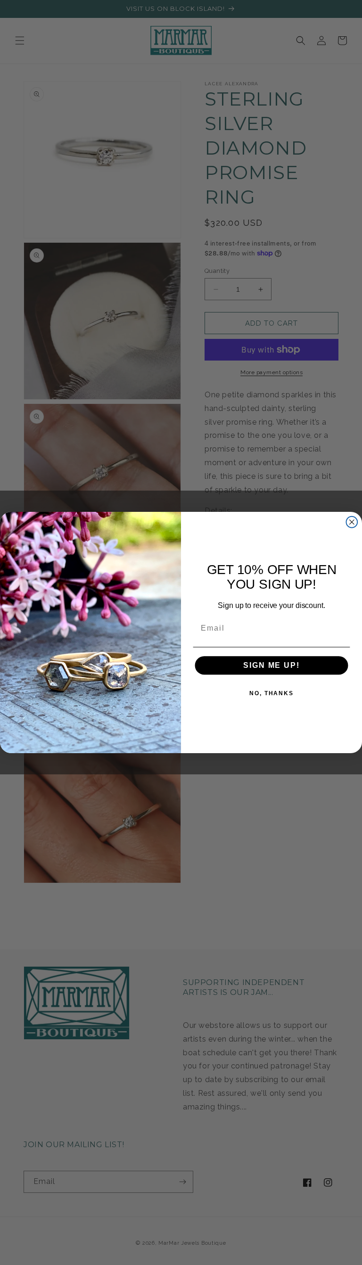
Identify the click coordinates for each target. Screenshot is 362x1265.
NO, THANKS (271, 693)
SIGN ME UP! (271, 665)
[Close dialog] (352, 522)
